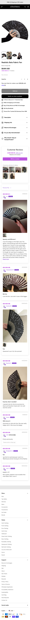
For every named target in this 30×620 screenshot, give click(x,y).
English (3, 610)
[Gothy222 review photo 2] (4, 345)
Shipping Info (8, 122)
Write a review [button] (15, 159)
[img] (6, 194)
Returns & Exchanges (10, 127)
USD (12, 610)
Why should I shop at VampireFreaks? (10, 138)
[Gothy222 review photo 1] (15, 325)
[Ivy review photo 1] (15, 216)
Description (7, 117)
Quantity (4, 79)
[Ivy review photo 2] (4, 235)
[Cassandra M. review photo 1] (15, 282)
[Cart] (28, 6)
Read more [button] (6, 259)
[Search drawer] (25, 6)
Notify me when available (15, 96)
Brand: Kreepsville (6, 65)
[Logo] (15, 6)
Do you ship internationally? (12, 132)
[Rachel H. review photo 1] (15, 383)
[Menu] (1, 6)
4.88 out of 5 (19, 153)
